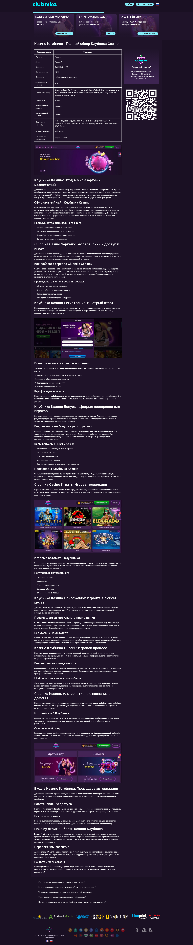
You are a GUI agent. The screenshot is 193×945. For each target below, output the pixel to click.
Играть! (68, 34)
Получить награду (105, 34)
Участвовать (150, 34)
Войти (129, 4)
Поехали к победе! (141, 75)
